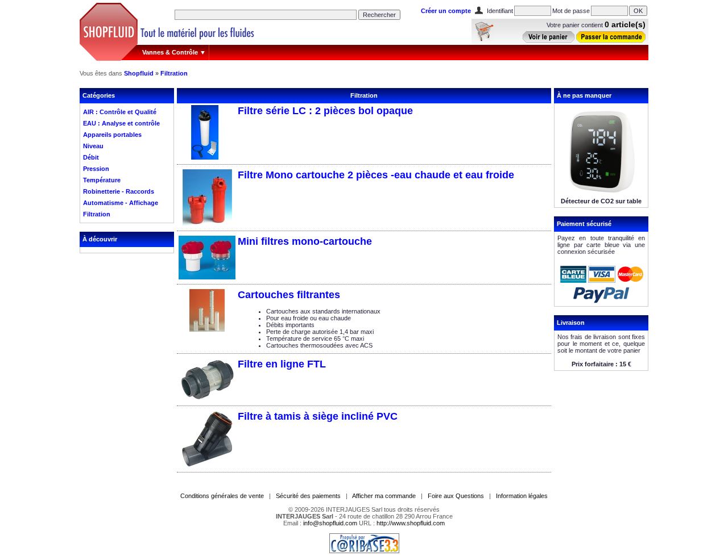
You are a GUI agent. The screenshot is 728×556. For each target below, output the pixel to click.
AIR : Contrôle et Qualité (119, 111)
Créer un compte (446, 10)
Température (102, 180)
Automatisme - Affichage (120, 202)
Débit (91, 157)
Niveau (93, 146)
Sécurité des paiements (308, 495)
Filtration (174, 73)
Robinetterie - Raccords (118, 191)
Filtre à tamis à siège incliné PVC (318, 416)
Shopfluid (139, 73)
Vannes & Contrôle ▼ (174, 52)
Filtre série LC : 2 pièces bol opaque (325, 110)
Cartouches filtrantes (289, 294)
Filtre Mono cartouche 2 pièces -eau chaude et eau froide (376, 175)
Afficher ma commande (384, 495)
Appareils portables (112, 134)
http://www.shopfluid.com (411, 523)
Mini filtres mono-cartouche (305, 241)
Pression (96, 168)
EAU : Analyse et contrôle (121, 123)
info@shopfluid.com (330, 523)
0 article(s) (625, 24)
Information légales (522, 495)
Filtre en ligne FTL (282, 364)
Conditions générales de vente (222, 495)
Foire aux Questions (456, 495)
